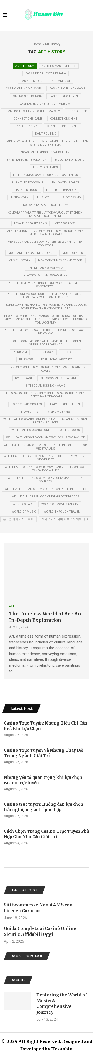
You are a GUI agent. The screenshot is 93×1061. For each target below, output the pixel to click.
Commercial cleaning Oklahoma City (32, 111)
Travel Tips (29, 411)
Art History (25, 66)
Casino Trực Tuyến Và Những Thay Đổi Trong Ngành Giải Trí (44, 753)
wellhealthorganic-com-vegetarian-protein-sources (46, 489)
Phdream (20, 352)
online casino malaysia (45, 268)
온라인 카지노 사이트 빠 (18, 519)
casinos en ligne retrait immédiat (46, 103)
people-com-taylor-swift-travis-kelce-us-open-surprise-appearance (46, 343)
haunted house (26, 190)
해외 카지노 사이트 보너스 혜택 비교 (65, 519)
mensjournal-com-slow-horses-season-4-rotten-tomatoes (45, 243)
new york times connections (60, 260)
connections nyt (26, 126)
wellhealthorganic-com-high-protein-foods (45, 430)
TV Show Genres (58, 411)
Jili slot (42, 197)
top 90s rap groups (26, 404)
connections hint (64, 118)
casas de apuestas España (45, 73)
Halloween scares (65, 182)
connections (78, 111)
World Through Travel (62, 511)
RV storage (24, 378)
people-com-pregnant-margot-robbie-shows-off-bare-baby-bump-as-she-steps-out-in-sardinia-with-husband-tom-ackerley (46, 319)
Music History (19, 260)
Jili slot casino (69, 197)
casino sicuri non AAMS (67, 88)
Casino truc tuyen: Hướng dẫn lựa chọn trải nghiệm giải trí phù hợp (43, 807)
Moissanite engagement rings (31, 253)
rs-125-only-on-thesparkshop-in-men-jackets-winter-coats (45, 368)
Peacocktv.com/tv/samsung (45, 275)
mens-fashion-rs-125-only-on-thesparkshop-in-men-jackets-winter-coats (45, 232)
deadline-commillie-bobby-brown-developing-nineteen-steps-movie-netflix (46, 143)
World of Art (23, 504)
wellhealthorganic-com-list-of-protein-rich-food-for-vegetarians (46, 447)
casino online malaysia (24, 88)
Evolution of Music (69, 159)
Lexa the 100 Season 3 (30, 223)
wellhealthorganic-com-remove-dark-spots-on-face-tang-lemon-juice (45, 468)
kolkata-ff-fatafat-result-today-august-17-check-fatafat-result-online (45, 214)
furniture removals (27, 182)
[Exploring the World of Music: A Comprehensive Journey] (17, 1001)
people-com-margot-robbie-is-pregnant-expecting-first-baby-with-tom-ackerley (45, 295)
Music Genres (72, 253)
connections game (28, 118)
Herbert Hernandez (61, 190)
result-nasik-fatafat (56, 359)
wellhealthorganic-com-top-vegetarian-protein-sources (45, 479)
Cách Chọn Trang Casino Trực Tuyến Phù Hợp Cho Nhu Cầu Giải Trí (46, 834)
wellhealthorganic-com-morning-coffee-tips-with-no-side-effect (45, 457)
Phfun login (44, 352)
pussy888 (26, 359)
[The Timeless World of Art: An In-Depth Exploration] (46, 571)
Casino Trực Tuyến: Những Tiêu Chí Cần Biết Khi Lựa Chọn (45, 726)
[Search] (87, 15)
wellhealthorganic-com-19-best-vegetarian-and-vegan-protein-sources (45, 421)
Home (37, 44)
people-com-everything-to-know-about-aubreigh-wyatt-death (45, 284)
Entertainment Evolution (27, 159)
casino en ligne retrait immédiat (45, 81)
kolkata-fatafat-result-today (45, 205)
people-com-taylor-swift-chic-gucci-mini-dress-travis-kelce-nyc (45, 331)
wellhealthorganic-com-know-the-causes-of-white (45, 437)
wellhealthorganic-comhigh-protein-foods (45, 496)
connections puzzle (62, 126)
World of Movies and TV (59, 504)
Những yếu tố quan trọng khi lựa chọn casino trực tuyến (43, 780)
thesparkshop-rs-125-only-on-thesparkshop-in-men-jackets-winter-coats (46, 394)
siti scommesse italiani (58, 378)
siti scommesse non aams (45, 385)
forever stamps (45, 167)
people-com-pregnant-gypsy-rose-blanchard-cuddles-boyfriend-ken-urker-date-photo (45, 306)
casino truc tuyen (63, 96)
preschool (69, 352)
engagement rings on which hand (45, 152)
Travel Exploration (65, 404)
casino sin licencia (27, 96)
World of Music (24, 511)
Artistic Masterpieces (59, 66)
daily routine (45, 133)
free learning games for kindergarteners (45, 175)
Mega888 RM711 (66, 223)
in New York (19, 197)
